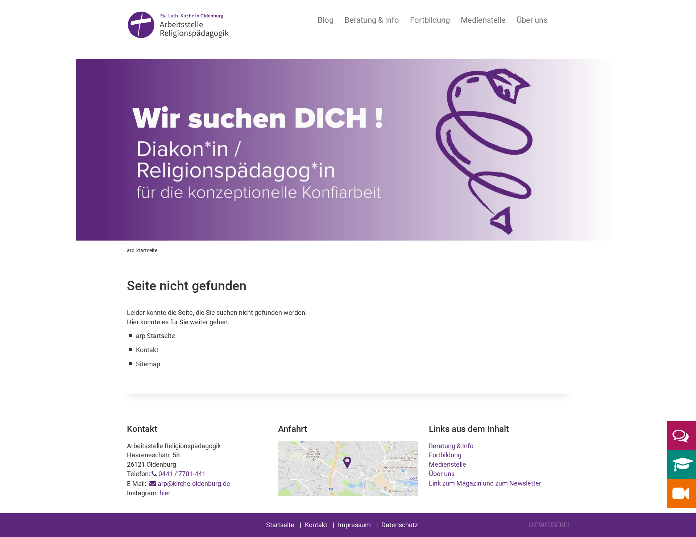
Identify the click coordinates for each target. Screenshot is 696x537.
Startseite (280, 525)
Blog (326, 20)
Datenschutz (399, 525)
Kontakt (316, 525)
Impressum (354, 525)
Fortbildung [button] (430, 20)
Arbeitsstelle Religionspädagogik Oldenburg (178, 26)
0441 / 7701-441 (182, 474)
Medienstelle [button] (483, 20)
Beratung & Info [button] (371, 20)
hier (165, 493)
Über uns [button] (532, 20)
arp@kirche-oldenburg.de (194, 483)
